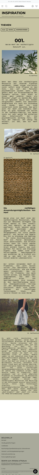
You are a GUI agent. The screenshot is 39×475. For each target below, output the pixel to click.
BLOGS (11, 29)
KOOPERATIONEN (21, 29)
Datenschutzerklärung (8, 454)
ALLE (3, 29)
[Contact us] (35, 471)
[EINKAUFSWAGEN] (36, 6)
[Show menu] (2, 6)
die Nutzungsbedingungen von (7, 472)
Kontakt (3, 440)
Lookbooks (4, 445)
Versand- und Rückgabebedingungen (12, 451)
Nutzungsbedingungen (8, 457)
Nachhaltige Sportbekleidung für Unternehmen (15, 448)
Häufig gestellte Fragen (8, 443)
